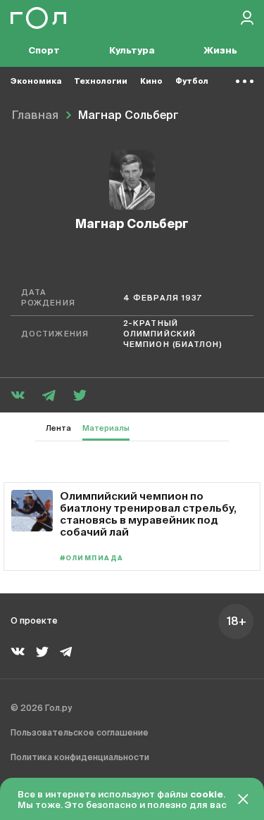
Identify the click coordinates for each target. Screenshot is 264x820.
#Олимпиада (92, 558)
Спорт (44, 51)
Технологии (100, 81)
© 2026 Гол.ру (41, 709)
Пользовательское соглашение (80, 733)
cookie (206, 795)
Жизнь (220, 51)
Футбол (191, 81)
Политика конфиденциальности (80, 758)
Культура (132, 51)
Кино (151, 81)
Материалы (106, 428)
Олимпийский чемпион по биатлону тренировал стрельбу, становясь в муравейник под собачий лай (148, 514)
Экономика (36, 81)
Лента (58, 428)
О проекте (34, 621)
